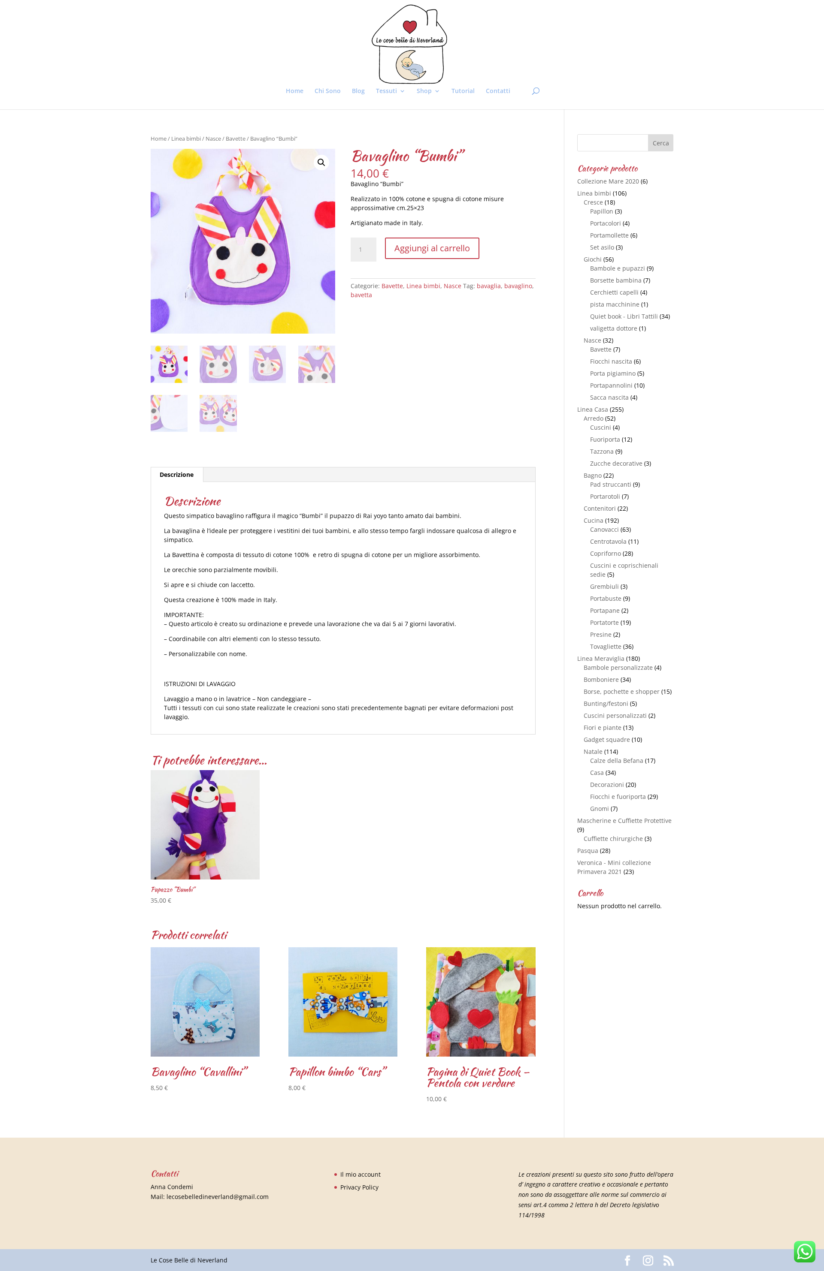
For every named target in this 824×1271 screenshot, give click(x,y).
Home (294, 91)
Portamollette (609, 235)
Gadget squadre (607, 739)
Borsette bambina (616, 280)
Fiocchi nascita (611, 361)
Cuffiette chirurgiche (613, 838)
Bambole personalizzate (618, 667)
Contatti (498, 91)
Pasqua (587, 850)
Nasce (213, 138)
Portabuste (605, 598)
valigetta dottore (613, 328)
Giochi (593, 259)
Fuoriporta (605, 439)
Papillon (601, 211)
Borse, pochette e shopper (622, 691)
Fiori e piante (602, 727)
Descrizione (177, 474)
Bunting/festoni (606, 703)
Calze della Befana (616, 760)
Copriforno (605, 553)
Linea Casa (592, 409)
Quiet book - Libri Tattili (624, 316)
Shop (424, 91)
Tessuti (386, 91)
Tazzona (602, 451)
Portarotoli (605, 496)
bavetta (361, 295)
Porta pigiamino (613, 373)
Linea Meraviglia (600, 658)
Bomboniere (601, 679)
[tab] (176, 474)
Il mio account (360, 1174)
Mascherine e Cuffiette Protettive (624, 820)
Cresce (593, 202)
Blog (358, 91)
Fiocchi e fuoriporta (618, 796)
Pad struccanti (610, 484)
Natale (593, 751)
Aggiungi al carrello (432, 248)
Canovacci (604, 529)
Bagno (593, 475)
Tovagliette (605, 646)
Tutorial (463, 91)
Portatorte (604, 622)
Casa (597, 772)
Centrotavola (608, 541)
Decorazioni (607, 784)
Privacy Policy (359, 1187)
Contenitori (600, 508)
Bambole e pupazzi (617, 268)
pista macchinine (614, 304)
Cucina (593, 520)
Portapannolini (611, 385)
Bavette (235, 138)
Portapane (605, 610)
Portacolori (605, 223)
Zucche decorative (616, 463)
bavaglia (489, 286)
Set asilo (602, 247)
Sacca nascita (609, 397)
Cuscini (600, 427)
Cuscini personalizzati (615, 715)
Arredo (593, 418)
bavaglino (518, 286)
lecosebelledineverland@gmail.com (218, 1197)
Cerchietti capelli (614, 292)
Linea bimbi (186, 138)
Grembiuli (604, 586)
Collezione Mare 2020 (608, 181)
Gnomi (599, 808)
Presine (601, 634)
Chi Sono (328, 91)
